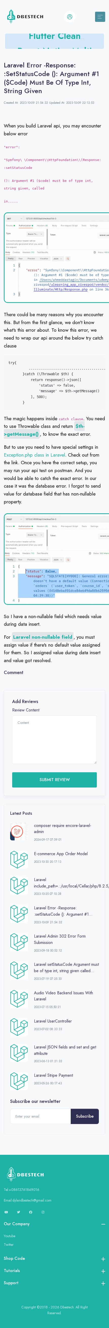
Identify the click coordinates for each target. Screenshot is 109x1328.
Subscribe (85, 1116)
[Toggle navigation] (100, 17)
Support (11, 1283)
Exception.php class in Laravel (34, 454)
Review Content (25, 710)
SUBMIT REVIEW (55, 780)
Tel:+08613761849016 (21, 1189)
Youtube (9, 1235)
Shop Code (14, 1258)
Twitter (9, 1244)
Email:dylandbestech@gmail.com (27, 1200)
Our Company (17, 1224)
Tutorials (12, 1271)
